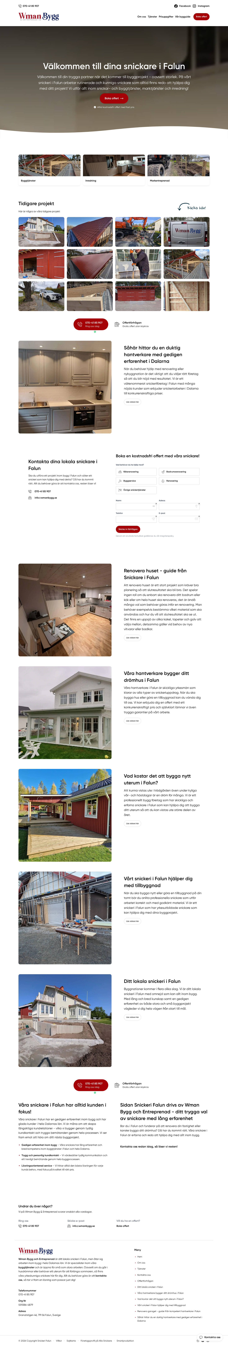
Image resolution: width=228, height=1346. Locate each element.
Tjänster (152, 16)
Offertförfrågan (145, 1281)
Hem (139, 1256)
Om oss (141, 16)
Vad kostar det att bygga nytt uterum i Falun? (160, 1299)
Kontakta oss (144, 1275)
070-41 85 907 (26, 1294)
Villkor (59, 1341)
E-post (162, 513)
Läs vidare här (132, 402)
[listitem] (41, 232)
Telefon (119, 513)
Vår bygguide (182, 16)
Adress (162, 500)
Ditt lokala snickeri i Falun (150, 1287)
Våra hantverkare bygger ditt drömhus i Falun (160, 1293)
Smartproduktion (125, 1341)
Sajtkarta (71, 1341)
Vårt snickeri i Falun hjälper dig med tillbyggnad (161, 1305)
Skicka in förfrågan (128, 529)
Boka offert (201, 16)
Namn (118, 500)
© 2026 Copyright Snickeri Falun (34, 1341)
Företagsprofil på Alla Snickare (96, 1341)
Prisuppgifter (166, 16)
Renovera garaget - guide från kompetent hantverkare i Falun (168, 1311)
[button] (114, 98)
